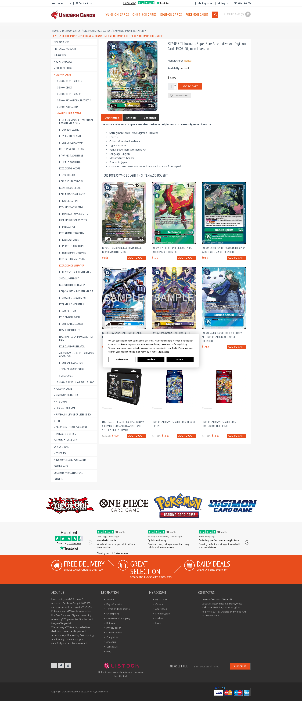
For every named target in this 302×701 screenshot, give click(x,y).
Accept (180, 359)
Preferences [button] (163, 351)
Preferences (122, 359)
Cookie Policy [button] (177, 348)
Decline (151, 359)
